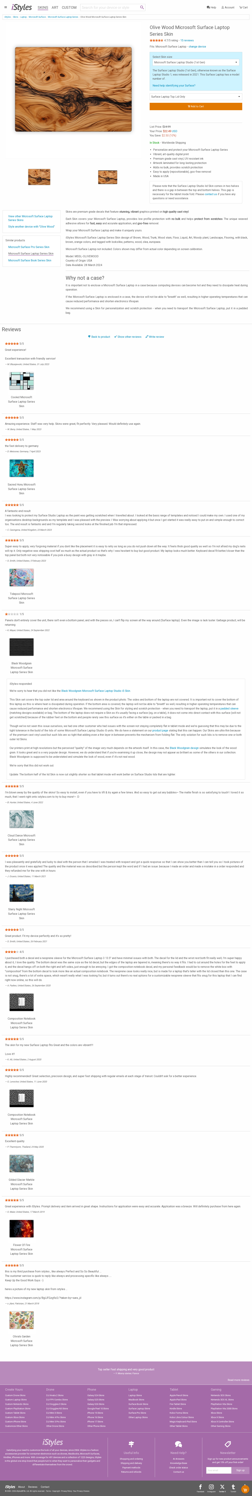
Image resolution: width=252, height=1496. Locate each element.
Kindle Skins (176, 1408)
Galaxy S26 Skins (95, 1404)
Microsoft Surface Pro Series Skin (28, 247)
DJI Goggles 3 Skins (56, 1404)
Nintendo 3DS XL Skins (222, 1399)
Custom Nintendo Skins (16, 1404)
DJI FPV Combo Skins (57, 1399)
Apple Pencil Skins (179, 1395)
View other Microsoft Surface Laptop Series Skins (30, 218)
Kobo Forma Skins (179, 1413)
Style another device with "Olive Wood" (31, 226)
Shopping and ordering (131, 1459)
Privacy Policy (66, 1491)
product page (160, 730)
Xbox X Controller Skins (222, 1421)
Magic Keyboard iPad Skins (183, 1421)
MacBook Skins (136, 1399)
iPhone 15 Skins (95, 1413)
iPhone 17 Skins (95, 1421)
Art (55, 7)
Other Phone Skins (96, 1426)
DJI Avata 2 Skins (54, 1395)
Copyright (56, 1491)
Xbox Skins (216, 1413)
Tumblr (233, 1492)
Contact (45, 1487)
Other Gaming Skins (220, 1426)
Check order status (178, 1467)
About (21, 1487)
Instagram (211, 1492)
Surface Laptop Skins (139, 1408)
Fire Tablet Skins (178, 1404)
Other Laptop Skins (138, 1417)
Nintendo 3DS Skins (221, 1395)
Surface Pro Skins (137, 1413)
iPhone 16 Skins (95, 1417)
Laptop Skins (135, 1395)
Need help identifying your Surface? (174, 85)
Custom (69, 7)
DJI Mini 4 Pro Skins (56, 1417)
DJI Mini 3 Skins (54, 1413)
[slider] (156, 40)
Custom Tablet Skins (15, 1413)
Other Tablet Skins (179, 1426)
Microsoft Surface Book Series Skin (29, 260)
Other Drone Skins (55, 1426)
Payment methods (131, 1467)
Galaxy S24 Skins (95, 1395)
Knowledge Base (178, 1463)
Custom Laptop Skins (16, 1399)
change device (197, 46)
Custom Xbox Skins (15, 1417)
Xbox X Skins (217, 1417)
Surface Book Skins (138, 1404)
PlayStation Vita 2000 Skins (224, 1408)
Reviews (32, 1487)
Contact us (178, 1472)
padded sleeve (229, 708)
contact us (211, 194)
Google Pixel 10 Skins (98, 1408)
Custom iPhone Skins (15, 1421)
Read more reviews (238, 1380)
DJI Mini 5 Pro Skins (56, 1421)
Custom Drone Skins (15, 1395)
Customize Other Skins (16, 1426)
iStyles (7, 17)
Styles (21, 7)
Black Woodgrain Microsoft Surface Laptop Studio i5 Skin (95, 690)
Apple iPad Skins (178, 1399)
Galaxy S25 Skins (95, 1399)
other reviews (129, 336)
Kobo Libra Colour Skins (182, 1417)
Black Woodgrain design (184, 748)
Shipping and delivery (131, 1463)
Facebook (200, 1492)
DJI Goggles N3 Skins (57, 1408)
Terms (48, 1491)
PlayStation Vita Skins (221, 1404)
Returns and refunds (131, 1472)
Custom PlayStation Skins (17, 1408)
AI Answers (178, 1459)
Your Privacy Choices (81, 1491)
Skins (43, 7)
